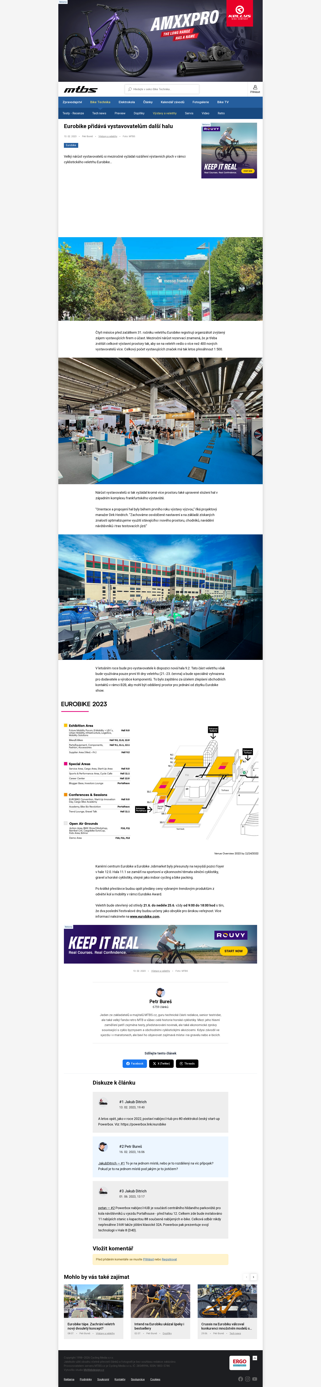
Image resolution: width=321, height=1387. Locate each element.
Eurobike (71, 145)
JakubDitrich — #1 (111, 1163)
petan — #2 (106, 1208)
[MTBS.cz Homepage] (81, 89)
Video (205, 113)
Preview (120, 113)
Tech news (99, 113)
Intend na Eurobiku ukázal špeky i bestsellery (159, 1326)
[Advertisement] (160, 208)
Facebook (137, 1063)
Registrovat (169, 1259)
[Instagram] (247, 1379)
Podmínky (86, 1379)
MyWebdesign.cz (94, 1370)
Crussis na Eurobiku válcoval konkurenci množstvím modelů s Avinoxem (225, 1326)
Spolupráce (138, 1379)
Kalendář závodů (172, 102)
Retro (221, 113)
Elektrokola (127, 102)
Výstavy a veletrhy (165, 113)
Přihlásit (148, 1259)
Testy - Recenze (73, 113)
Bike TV (223, 102)
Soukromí (103, 1379)
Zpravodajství (72, 102)
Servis (189, 113)
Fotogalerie (201, 102)
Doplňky (139, 113)
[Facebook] (240, 1379)
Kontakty (120, 1379)
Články (148, 102)
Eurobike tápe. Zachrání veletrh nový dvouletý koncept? (91, 1326)
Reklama (69, 1379)
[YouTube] (254, 1379)
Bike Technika (100, 102)
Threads (189, 1063)
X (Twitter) (164, 1063)
